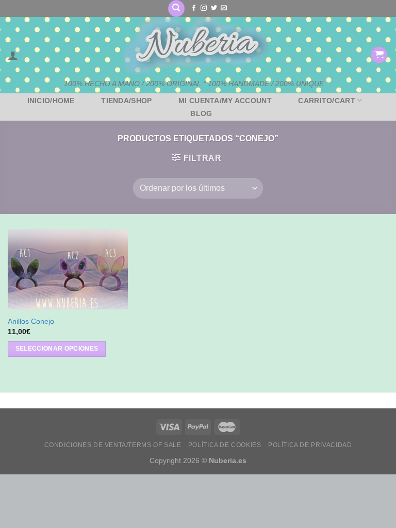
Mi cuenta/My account (225, 100)
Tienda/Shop (126, 100)
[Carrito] (379, 54)
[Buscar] (176, 8)
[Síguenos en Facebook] (194, 8)
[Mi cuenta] (13, 55)
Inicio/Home (51, 100)
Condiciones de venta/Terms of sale (113, 445)
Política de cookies (224, 445)
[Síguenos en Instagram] (204, 8)
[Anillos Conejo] (68, 269)
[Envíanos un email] (224, 8)
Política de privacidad (310, 445)
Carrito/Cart (326, 100)
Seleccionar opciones (56, 348)
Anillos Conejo (31, 321)
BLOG (201, 113)
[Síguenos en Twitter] (214, 8)
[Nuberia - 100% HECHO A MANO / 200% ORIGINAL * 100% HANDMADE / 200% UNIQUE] (194, 45)
